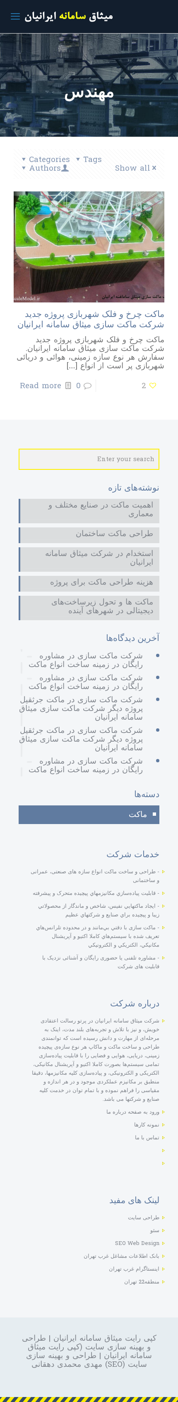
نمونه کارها (146, 1125)
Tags (92, 159)
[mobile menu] (15, 17)
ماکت (138, 814)
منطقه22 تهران (141, 1282)
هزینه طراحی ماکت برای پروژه (101, 583)
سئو (154, 1230)
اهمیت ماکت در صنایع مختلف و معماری (100, 510)
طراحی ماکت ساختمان (114, 534)
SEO (115, 1364)
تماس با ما (147, 1138)
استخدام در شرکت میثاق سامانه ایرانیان (99, 558)
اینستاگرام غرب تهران (134, 1269)
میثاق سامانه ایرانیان (87, 1338)
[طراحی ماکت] (89, 16)
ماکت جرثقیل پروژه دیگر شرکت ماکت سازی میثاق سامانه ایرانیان (81, 708)
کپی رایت (63, 1347)
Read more (40, 386)
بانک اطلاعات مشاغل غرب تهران (121, 1256)
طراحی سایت (143, 1218)
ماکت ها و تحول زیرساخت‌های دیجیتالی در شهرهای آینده (102, 607)
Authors (45, 168)
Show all (132, 168)
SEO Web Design (137, 1243)
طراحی (34, 1338)
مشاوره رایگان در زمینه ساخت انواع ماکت (86, 660)
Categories (49, 159)
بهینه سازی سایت (114, 1347)
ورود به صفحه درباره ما (132, 1112)
